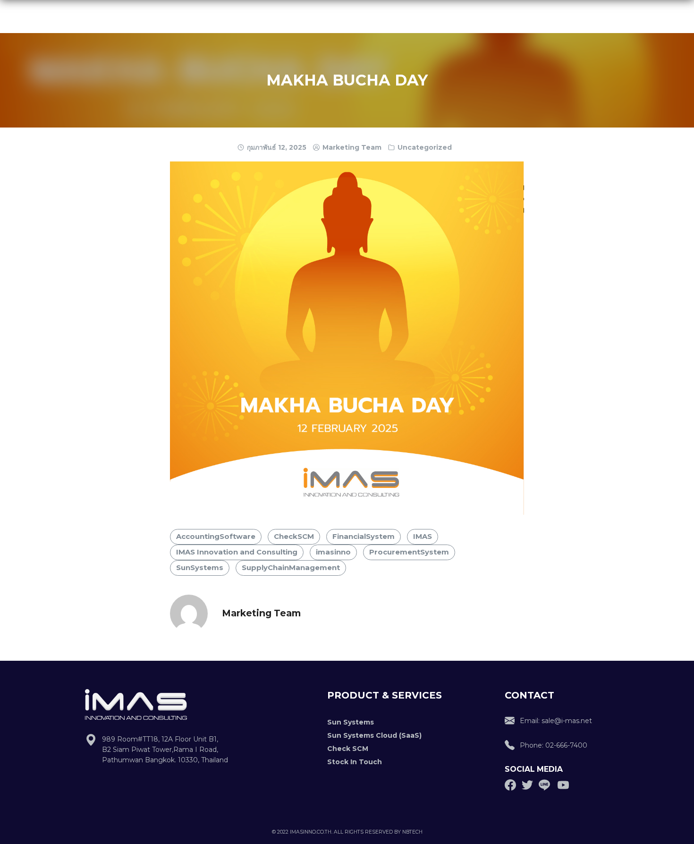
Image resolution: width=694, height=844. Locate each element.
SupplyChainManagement (291, 567)
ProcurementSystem (409, 552)
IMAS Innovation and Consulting (236, 552)
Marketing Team (351, 147)
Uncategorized (425, 147)
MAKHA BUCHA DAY (347, 80)
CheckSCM (294, 536)
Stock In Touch (354, 762)
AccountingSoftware (215, 536)
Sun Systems (350, 722)
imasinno (333, 552)
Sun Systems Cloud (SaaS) (374, 735)
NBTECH (412, 832)
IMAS (422, 536)
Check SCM (347, 748)
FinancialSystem (363, 536)
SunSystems (199, 567)
